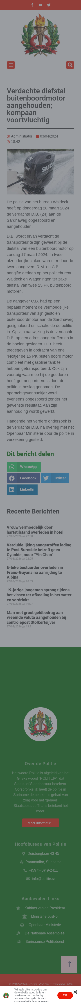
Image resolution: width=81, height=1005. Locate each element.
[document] (40, 502)
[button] (74, 992)
